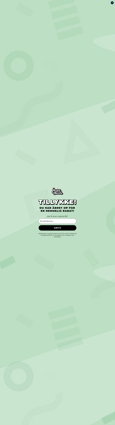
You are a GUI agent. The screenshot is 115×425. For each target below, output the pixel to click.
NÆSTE (57, 228)
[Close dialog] (112, 2)
